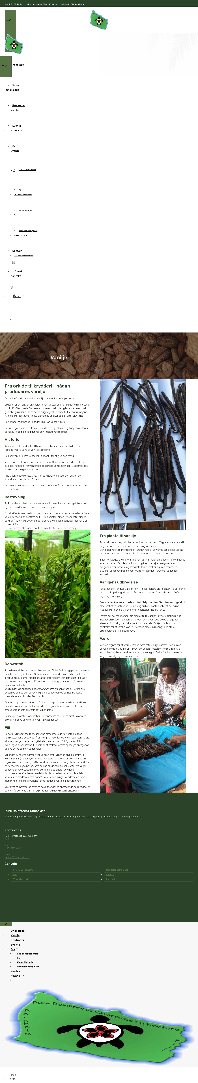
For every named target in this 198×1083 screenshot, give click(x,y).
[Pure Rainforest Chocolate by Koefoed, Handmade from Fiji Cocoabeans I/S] (14, 54)
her (38, 716)
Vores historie (25, 210)
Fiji (15, 215)
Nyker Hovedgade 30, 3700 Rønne (42, 4)
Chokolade (17, 64)
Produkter (17, 130)
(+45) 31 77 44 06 (14, 4)
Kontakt (16, 276)
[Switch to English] (15, 319)
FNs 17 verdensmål (27, 170)
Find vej (8, 839)
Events (15, 150)
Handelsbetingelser (23, 256)
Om (13, 171)
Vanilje (15, 110)
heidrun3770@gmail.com (72, 4)
